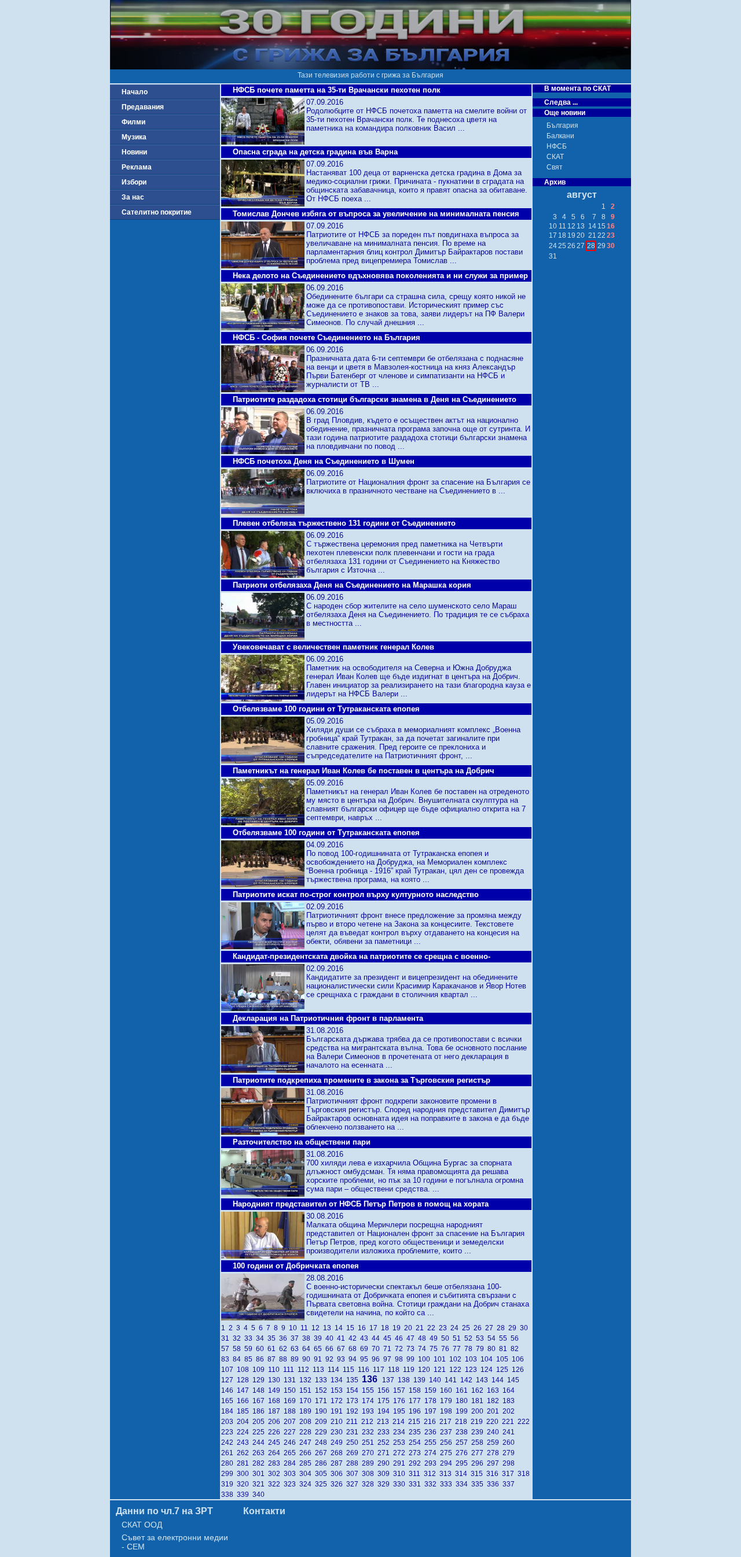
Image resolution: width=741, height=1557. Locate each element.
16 (363, 1328)
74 (424, 1349)
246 (291, 1442)
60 (261, 1349)
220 (494, 1422)
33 (250, 1338)
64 (308, 1349)
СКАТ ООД (142, 1524)
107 (229, 1370)
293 (432, 1463)
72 (400, 1349)
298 (509, 1463)
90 (308, 1359)
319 (229, 1484)
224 (244, 1432)
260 (509, 1442)
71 (389, 1349)
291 (401, 1463)
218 (463, 1422)
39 (319, 1338)
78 (470, 1349)
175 (385, 1401)
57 (227, 1349)
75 (435, 1349)
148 (260, 1390)
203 (229, 1422)
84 (238, 1359)
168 (276, 1401)
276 (463, 1453)
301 (260, 1474)
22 (433, 1328)
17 (375, 1328)
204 (244, 1422)
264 (276, 1453)
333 (448, 1484)
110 (275, 1370)
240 (494, 1432)
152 (323, 1390)
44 (377, 1338)
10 (294, 1328)
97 (389, 1359)
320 (244, 1484)
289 (369, 1463)
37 (296, 1338)
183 (509, 1401)
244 (260, 1442)
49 (435, 1338)
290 (385, 1463)
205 (260, 1422)
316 (494, 1474)
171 (323, 1401)
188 (291, 1411)
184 (229, 1411)
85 (250, 1359)
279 (509, 1453)
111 (290, 1370)
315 (478, 1474)
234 (401, 1432)
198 (448, 1411)
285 (307, 1463)
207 (291, 1422)
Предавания (143, 107)
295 (463, 1463)
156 (385, 1390)
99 (412, 1359)
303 (291, 1474)
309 (385, 1474)
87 (273, 1359)
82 (515, 1349)
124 (488, 1370)
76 (447, 1349)
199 (463, 1411)
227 (291, 1432)
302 (276, 1474)
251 (369, 1442)
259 (494, 1442)
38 (308, 1338)
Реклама (137, 167)
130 (276, 1380)
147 (244, 1390)
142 (468, 1380)
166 (244, 1401)
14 (340, 1328)
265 (291, 1453)
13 (329, 1328)
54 (493, 1338)
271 (385, 1453)
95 (366, 1359)
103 (472, 1359)
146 (229, 1390)
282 (260, 1463)
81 (505, 1349)
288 (354, 1463)
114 (335, 1370)
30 (525, 1328)
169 (291, 1401)
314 (463, 1474)
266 (307, 1453)
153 (338, 1390)
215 (416, 1422)
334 (463, 1484)
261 (229, 1453)
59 (250, 1349)
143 (483, 1380)
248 (323, 1442)
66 (331, 1349)
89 (296, 1359)
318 (524, 1474)
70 (377, 1349)
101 (441, 1359)
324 (307, 1484)
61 (273, 1349)
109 (260, 1370)
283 (276, 1463)
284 (291, 1463)
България (562, 125)
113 (320, 1370)
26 (479, 1328)
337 (509, 1484)
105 (504, 1359)
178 (432, 1401)
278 (494, 1453)
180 (463, 1401)
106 (519, 1359)
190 (323, 1411)
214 (400, 1422)
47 (412, 1338)
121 (441, 1370)
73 (412, 1349)
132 (307, 1380)
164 (509, 1390)
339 (244, 1494)
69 (366, 1349)
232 (369, 1432)
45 (389, 1338)
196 (416, 1411)
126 (519, 1370)
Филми (133, 122)
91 (319, 1359)
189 (307, 1411)
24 (456, 1328)
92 (331, 1359)
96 (377, 1359)
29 (514, 1328)
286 (323, 1463)
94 (354, 1359)
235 (416, 1432)
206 (276, 1422)
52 (470, 1338)
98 (400, 1359)
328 (369, 1484)
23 (444, 1328)
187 (276, 1411)
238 (463, 1432)
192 (354, 1411)
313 (447, 1474)
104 (488, 1359)
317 (510, 1474)
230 (338, 1432)
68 (354, 1349)
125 (504, 1370)
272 (401, 1453)
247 (307, 1442)
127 (229, 1380)
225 (260, 1432)
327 (354, 1484)
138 (405, 1380)
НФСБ (556, 146)
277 (479, 1453)
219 (478, 1422)
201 (494, 1411)
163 (494, 1390)
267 (323, 1453)
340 (259, 1494)
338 (229, 1494)
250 (354, 1442)
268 (338, 1453)
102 (457, 1359)
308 (369, 1474)
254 (416, 1442)
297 (494, 1463)
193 (369, 1411)
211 (353, 1422)
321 (260, 1484)
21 (421, 1328)
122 (457, 1370)
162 (479, 1390)
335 (479, 1484)
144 (499, 1380)
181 (479, 1401)
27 (491, 1328)
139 (421, 1380)
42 (354, 1338)
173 (354, 1401)
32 (238, 1338)
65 (319, 1349)
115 (350, 1370)
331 (416, 1484)
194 (385, 1411)
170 (307, 1401)
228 (307, 1432)
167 (260, 1401)
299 (229, 1474)
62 (285, 1349)
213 (384, 1422)
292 (416, 1463)
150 (291, 1390)
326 (338, 1484)
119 (410, 1370)
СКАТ (555, 157)
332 (432, 1484)
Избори (134, 182)
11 (305, 1328)
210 (338, 1422)
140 (437, 1380)
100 (426, 1359)
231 (354, 1432)
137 (390, 1380)
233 (385, 1432)
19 (398, 1328)
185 (244, 1411)
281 (244, 1463)
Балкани (560, 136)
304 (307, 1474)
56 (515, 1338)
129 (260, 1380)
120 (426, 1370)
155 (369, 1390)
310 (401, 1474)
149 (276, 1390)
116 (365, 1370)
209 (323, 1422)
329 (385, 1484)
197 (432, 1411)
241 (509, 1432)
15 (352, 1328)
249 (338, 1442)
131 (291, 1380)
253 (401, 1442)
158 (416, 1390)
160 (448, 1390)
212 (369, 1422)
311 (416, 1474)
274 (432, 1453)
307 (354, 1474)
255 (432, 1442)
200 (479, 1411)
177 (416, 1401)
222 (524, 1422)
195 (401, 1411)
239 (479, 1432)
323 (291, 1484)
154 (354, 1390)
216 (431, 1422)
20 (410, 1328)
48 (424, 1338)
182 (494, 1401)
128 (244, 1380)
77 (458, 1349)
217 (447, 1422)
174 (369, 1401)
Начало (135, 92)
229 (323, 1432)
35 (273, 1338)
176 (401, 1401)
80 (493, 1349)
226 (276, 1432)
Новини (134, 152)
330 (401, 1484)
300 (244, 1474)
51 (458, 1338)
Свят (554, 167)
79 (481, 1349)
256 (448, 1442)
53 (481, 1338)
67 (343, 1349)
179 (448, 1401)
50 (447, 1338)
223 (229, 1432)
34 (261, 1338)
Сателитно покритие (157, 212)
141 (452, 1380)
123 (472, 1370)
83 (227, 1359)
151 (307, 1390)
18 (386, 1328)
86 (261, 1359)
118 (395, 1370)
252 (385, 1442)
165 (229, 1401)
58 (238, 1349)
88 (285, 1359)
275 (448, 1453)
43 (366, 1338)
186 (260, 1411)
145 (514, 1380)
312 (431, 1474)
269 (354, 1453)
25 (468, 1328)
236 (432, 1432)
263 (260, 1453)
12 (317, 1328)
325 (323, 1484)
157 (401, 1390)
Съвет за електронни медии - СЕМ (175, 1542)
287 (338, 1463)
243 (244, 1442)
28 (502, 1328)
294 (448, 1463)
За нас (133, 197)
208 (307, 1422)
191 (338, 1411)
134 (338, 1380)
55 (505, 1338)
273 (416, 1453)
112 (305, 1370)
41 (343, 1338)
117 (380, 1370)
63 (296, 1349)
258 (479, 1442)
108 (244, 1370)
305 (323, 1474)
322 (276, 1484)
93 (343, 1359)
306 (338, 1474)
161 (463, 1390)
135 (354, 1380)
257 (463, 1442)
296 (479, 1463)
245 (276, 1442)
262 (244, 1453)
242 (229, 1442)
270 (369, 1453)
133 (323, 1380)
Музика (134, 137)
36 (285, 1338)
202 (509, 1411)
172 (338, 1401)
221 (510, 1422)
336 (494, 1484)
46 (400, 1338)
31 (227, 1338)
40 (331, 1338)
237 (448, 1432)
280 (229, 1463)
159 (432, 1390)
